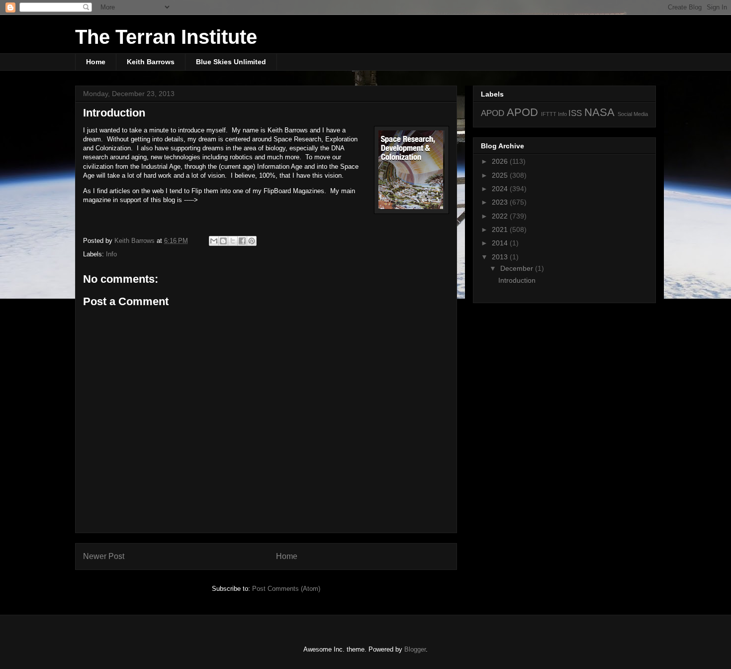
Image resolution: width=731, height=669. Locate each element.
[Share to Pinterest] (252, 241)
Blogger (415, 649)
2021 (501, 229)
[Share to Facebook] (242, 241)
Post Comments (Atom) (286, 588)
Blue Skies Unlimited (231, 62)
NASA (599, 112)
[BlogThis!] (223, 241)
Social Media (633, 114)
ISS (575, 113)
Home (95, 62)
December (517, 268)
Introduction (517, 280)
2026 (501, 161)
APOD (492, 113)
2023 (501, 202)
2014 (501, 243)
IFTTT (548, 114)
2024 (501, 189)
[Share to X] (233, 241)
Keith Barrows (151, 62)
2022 (501, 216)
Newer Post (103, 556)
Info (111, 254)
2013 (501, 257)
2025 (501, 175)
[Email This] (214, 241)
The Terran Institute (166, 37)
